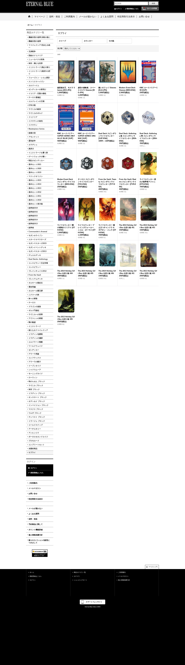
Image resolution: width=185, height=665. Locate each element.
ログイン (119, 8)
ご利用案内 (33, 483)
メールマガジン (35, 488)
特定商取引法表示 (36, 499)
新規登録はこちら (133, 8)
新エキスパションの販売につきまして (39, 541)
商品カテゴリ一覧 (80, 572)
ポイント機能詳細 (36, 530)
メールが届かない (36, 508)
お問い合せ (33, 494)
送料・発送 (33, 519)
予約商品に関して (36, 524)
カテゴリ (77, 576)
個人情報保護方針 (36, 535)
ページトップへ (153, 567)
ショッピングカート (80, 580)
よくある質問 (34, 514)
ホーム (32, 572)
